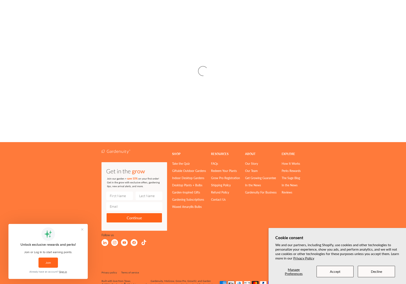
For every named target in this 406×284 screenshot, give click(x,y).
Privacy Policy (303, 258)
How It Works (291, 163)
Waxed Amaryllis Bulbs (187, 206)
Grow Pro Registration (225, 178)
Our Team (251, 171)
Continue (134, 217)
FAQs (214, 163)
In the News (253, 185)
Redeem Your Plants (224, 171)
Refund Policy (220, 192)
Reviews (287, 192)
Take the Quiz (181, 163)
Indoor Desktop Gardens (188, 178)
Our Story (251, 163)
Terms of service (130, 272)
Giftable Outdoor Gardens (189, 171)
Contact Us (218, 199)
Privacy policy (109, 272)
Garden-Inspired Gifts (186, 192)
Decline (376, 271)
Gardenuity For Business (261, 192)
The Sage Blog (291, 178)
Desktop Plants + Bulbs (187, 185)
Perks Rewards (291, 171)
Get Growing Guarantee (260, 178)
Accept (335, 271)
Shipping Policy (221, 185)
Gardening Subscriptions (188, 199)
